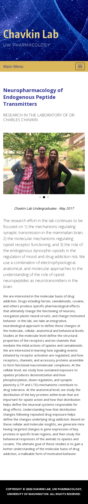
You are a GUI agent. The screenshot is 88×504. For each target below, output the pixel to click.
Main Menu (13, 66)
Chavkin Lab (31, 33)
